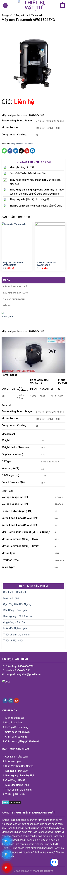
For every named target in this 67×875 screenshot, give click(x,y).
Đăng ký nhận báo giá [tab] (15, 286)
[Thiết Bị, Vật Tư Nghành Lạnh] (33, 5)
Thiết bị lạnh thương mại (16, 634)
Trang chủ (7, 15)
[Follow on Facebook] (5, 700)
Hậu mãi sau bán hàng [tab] (15, 293)
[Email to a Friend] (21, 151)
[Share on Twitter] (15, 151)
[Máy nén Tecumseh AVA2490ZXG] (50, 240)
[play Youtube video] (33, 355)
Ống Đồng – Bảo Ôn (14, 622)
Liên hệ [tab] (7, 305)
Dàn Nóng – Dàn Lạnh (15, 610)
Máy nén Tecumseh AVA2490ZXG (46, 263)
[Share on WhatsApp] (4, 151)
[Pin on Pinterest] (26, 151)
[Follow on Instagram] (10, 700)
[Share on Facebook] (10, 151)
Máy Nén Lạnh (11, 598)
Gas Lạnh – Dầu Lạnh (14, 592)
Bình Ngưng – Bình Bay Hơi (17, 616)
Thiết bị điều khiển (13, 640)
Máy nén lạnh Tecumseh (29, 15)
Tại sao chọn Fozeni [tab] (14, 299)
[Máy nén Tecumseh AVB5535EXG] (17, 240)
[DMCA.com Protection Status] (11, 802)
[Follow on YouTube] (16, 700)
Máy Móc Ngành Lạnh (15, 628)
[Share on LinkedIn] (32, 151)
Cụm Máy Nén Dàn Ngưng (17, 604)
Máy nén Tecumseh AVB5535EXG (13, 263)
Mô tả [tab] (6, 280)
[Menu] (5, 5)
